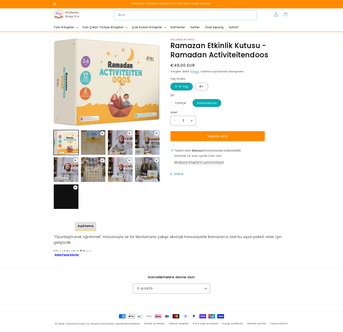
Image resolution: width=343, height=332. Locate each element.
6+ (201, 86)
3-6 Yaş (181, 86)
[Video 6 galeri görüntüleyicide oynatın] (120, 169)
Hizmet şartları (256, 323)
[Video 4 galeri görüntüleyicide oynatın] (66, 169)
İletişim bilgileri (179, 323)
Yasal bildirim (279, 323)
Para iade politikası (205, 323)
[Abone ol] (205, 289)
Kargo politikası (233, 323)
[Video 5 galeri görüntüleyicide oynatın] (93, 169)
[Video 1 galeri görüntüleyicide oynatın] (93, 142)
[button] (65, 27)
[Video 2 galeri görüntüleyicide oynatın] (120, 142)
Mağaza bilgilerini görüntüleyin (199, 162)
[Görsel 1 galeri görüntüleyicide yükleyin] (66, 142)
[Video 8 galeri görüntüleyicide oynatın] (66, 196)
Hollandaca (207, 103)
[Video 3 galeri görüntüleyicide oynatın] (147, 142)
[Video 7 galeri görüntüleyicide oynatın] (147, 169)
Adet (174, 112)
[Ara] (252, 15)
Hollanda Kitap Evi (78, 323)
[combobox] (185, 15)
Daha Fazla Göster (67, 255)
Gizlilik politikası (154, 323)
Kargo (195, 71)
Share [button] (178, 174)
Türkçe (182, 104)
